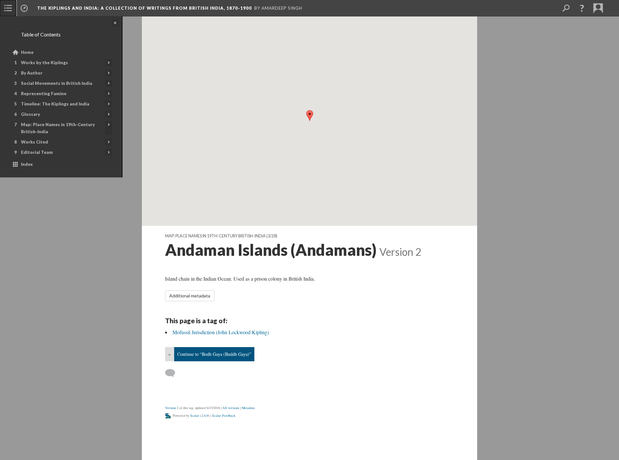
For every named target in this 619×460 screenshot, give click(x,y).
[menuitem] (8, 8)
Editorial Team (37, 152)
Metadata (248, 407)
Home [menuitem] (27, 52)
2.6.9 (204, 415)
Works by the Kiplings (44, 62)
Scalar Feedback (223, 415)
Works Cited (34, 142)
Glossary (30, 114)
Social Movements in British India (56, 83)
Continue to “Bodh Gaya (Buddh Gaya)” (214, 354)
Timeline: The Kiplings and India (55, 103)
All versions (230, 407)
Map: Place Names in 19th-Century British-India (58, 128)
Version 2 (171, 407)
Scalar (194, 415)
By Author (32, 72)
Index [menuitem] (27, 164)
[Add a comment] (173, 373)
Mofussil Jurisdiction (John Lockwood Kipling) (220, 332)
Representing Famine (43, 93)
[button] (582, 8)
